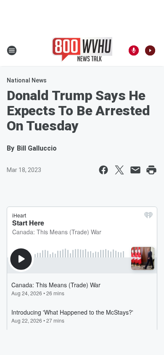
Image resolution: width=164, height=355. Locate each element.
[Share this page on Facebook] (103, 170)
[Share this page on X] (119, 170)
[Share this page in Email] (135, 170)
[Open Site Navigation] (12, 50)
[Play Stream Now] (150, 50)
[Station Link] (82, 50)
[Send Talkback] (134, 50)
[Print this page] (151, 170)
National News (27, 80)
